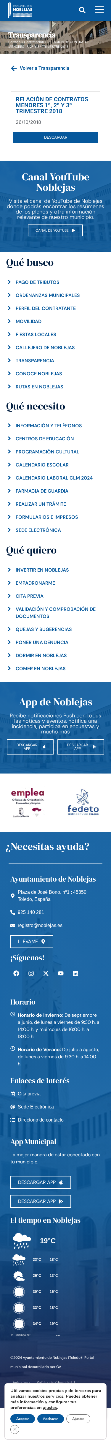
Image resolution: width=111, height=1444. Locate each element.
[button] (82, 10)
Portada (14, 42)
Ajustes (78, 1418)
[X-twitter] (46, 973)
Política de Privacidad (54, 1382)
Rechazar (50, 1418)
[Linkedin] (75, 973)
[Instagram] (31, 973)
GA (58, 1366)
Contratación (34, 42)
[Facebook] (16, 973)
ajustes (50, 1407)
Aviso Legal (22, 1382)
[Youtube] (61, 973)
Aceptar (22, 1418)
